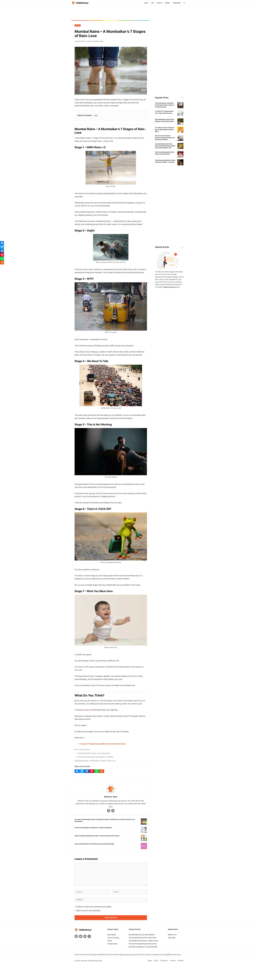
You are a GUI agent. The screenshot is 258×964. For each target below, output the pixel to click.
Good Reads (111, 935)
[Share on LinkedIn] (86, 771)
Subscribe (171, 938)
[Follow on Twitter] (112, 810)
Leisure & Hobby (113, 938)
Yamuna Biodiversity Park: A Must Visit (142, 938)
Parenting (177, 3)
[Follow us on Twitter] (80, 936)
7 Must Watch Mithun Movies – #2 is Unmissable (93, 753)
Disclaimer (164, 960)
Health (159, 3)
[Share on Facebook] (77, 771)
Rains (88, 749)
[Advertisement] (129, 13)
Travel (109, 941)
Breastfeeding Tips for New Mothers (142, 935)
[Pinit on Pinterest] (91, 771)
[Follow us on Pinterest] (85, 936)
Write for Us (172, 935)
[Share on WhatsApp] (96, 771)
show (95, 115)
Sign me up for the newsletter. (88, 910)
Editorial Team (110, 797)
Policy (156, 960)
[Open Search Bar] (184, 3)
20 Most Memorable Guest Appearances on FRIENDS (95, 757)
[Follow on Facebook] (108, 810)
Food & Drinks (112, 944)
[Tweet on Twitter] (82, 771)
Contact (173, 960)
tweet (86, 710)
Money (167, 3)
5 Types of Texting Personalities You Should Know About (103, 744)
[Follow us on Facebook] (76, 936)
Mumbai (83, 749)
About (150, 960)
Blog (146, 3)
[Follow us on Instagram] (89, 936)
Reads (78, 25)
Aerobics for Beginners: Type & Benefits (143, 947)
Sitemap (180, 960)
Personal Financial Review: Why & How (143, 944)
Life (152, 3)
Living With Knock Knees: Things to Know (143, 941)
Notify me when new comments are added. (94, 907)
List (78, 749)
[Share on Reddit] (101, 771)
